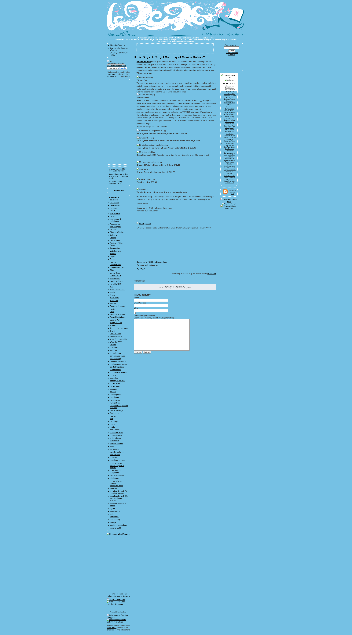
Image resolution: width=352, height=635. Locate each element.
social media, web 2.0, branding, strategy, (119, 492)
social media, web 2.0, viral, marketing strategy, (119, 498)
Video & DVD (115, 334)
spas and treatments (118, 503)
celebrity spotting (117, 367)
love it (112, 211)
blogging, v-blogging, (118, 361)
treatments (114, 517)
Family (112, 259)
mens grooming (116, 463)
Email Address (140, 303)
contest (113, 375)
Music (112, 295)
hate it (112, 424)
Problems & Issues (117, 306)
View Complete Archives (232, 54)
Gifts (112, 270)
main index (111, 74)
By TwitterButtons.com (116, 66)
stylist (112, 509)
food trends (114, 413)
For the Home (115, 265)
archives (110, 76)
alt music (113, 350)
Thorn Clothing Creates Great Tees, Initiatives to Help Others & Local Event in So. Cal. (230, 120)
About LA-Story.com (118, 45)
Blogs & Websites (117, 232)
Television (114, 326)
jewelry (113, 446)
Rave (112, 312)
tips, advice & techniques (115, 220)
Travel (112, 331)
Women (113, 345)
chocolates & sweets (118, 372)
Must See (114, 301)
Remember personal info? (145, 315)
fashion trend (115, 403)
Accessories (115, 224)
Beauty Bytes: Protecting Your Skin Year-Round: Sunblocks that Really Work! (229, 147)
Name (136, 298)
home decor (114, 430)
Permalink (212, 274)
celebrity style (115, 370)
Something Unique (117, 317)
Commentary (115, 248)
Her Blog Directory (115, 604)
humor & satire (116, 435)
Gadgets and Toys (117, 267)
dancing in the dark (117, 381)
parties (112, 216)
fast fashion (114, 203)
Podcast (113, 303)
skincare (113, 489)
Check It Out (115, 241)
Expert (112, 256)
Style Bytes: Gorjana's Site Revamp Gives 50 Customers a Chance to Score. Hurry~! (230, 110)
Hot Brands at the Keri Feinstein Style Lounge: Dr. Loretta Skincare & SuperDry (230, 169)
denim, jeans (115, 384)
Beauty (113, 230)
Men (111, 287)
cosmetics (114, 378)
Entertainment (115, 251)
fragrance (113, 416)
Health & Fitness (116, 281)
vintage (113, 522)
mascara (113, 457)
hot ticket (113, 208)
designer (113, 389)
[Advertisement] (117, 122)
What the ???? (116, 342)
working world (115, 528)
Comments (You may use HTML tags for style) (154, 318)
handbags (114, 421)
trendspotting (115, 520)
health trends (115, 205)
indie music (114, 441)
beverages (114, 200)
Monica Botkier (144, 61)
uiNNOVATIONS (115, 184)
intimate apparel (116, 444)
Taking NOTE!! (116, 323)
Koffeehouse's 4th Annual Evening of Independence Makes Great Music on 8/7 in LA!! (230, 179)
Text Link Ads (118, 190)
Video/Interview (116, 337)
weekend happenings (118, 525)
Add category (115, 227)
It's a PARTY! (115, 284)
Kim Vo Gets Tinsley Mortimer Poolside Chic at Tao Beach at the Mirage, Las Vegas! (229, 137)
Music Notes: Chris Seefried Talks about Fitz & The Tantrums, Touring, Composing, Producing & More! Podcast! (229, 99)
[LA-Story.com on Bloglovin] (117, 69)
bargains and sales (117, 356)
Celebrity (113, 235)
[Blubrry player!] (144, 223)
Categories (113, 197)
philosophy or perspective (115, 472)
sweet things (115, 511)
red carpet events (117, 475)
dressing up (114, 397)
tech (111, 514)
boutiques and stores (118, 364)
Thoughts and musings (119, 328)
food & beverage (116, 410)
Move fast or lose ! (117, 290)
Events (113, 254)
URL (136, 308)
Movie (112, 292)
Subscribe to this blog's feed (232, 192)
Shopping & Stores (117, 314)
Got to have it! (115, 276)
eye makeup (115, 400)
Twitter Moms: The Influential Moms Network (119, 595)
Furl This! (141, 269)
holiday (113, 427)
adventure (114, 348)
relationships (115, 478)
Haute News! (115, 279)
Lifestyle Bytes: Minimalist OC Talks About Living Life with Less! (229, 88)
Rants (112, 309)
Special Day (115, 320)
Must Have (114, 298)
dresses (113, 392)
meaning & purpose (117, 460)
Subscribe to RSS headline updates (152, 262)
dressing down (115, 395)
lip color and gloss (117, 452)
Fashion (113, 262)
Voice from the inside (118, 339)
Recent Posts (229, 83)
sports (112, 506)
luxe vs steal (115, 214)
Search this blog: (231, 45)
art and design (115, 353)
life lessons (114, 449)
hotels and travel (116, 433)
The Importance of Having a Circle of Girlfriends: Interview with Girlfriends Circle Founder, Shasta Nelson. (229, 158)
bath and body (115, 359)
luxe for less (115, 455)
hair (111, 419)
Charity (113, 238)
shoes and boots (116, 486)
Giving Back (115, 273)
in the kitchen (115, 438)
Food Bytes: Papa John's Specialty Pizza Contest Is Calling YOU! (229, 128)
